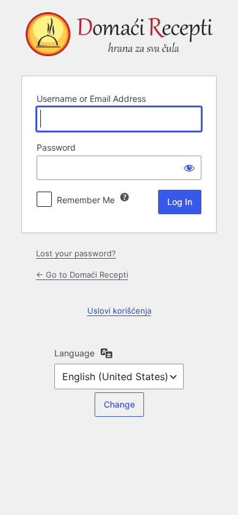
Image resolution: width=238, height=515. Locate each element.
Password (56, 147)
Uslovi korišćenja (119, 310)
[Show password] (189, 168)
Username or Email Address (91, 98)
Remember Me (86, 200)
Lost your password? (76, 253)
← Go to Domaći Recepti (82, 274)
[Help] (124, 197)
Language (74, 353)
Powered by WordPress (119, 36)
